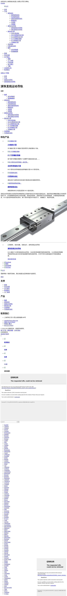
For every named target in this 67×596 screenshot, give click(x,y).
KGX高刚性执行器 (17, 37)
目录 (5, 357)
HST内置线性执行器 (17, 35)
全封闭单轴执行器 (14, 166)
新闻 (5, 53)
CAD (5, 364)
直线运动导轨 (12, 26)
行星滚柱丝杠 (12, 46)
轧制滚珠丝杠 (15, 17)
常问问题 (7, 55)
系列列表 (13, 259)
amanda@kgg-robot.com (11, 320)
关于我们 (7, 57)
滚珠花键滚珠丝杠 (16, 18)
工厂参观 (10, 60)
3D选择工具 (8, 68)
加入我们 (10, 64)
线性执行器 (11, 31)
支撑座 (13, 22)
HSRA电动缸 (15, 33)
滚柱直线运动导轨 (16, 29)
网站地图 (10, 330)
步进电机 (10, 44)
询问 (9, 259)
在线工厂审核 (5, 73)
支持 (5, 349)
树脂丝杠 (14, 20)
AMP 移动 (17, 330)
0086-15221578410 (9, 322)
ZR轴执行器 (15, 42)
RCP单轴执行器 (16, 40)
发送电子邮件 (5, 334)
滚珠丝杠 (10, 13)
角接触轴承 (14, 51)
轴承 (9, 48)
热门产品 (3, 330)
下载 (9, 66)
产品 (5, 11)
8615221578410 (8, 325)
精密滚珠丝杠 (15, 15)
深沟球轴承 (14, 49)
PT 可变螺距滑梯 (16, 38)
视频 (9, 59)
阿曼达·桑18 (8, 323)
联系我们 (7, 69)
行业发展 (10, 62)
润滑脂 (13, 24)
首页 (5, 9)
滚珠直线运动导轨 (16, 27)
